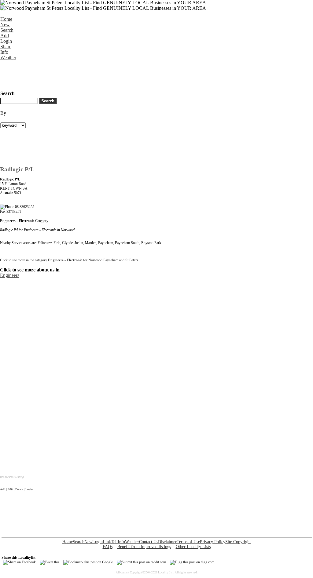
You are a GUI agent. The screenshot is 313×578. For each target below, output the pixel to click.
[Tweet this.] (50, 562)
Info (4, 52)
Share (5, 46)
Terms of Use (188, 542)
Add (4, 35)
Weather (8, 57)
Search (6, 30)
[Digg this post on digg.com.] (192, 562)
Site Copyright (238, 542)
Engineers (9, 275)
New (5, 24)
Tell (114, 542)
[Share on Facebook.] (20, 562)
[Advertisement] (111, 74)
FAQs (107, 546)
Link (107, 542)
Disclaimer (167, 542)
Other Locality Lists (193, 546)
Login (6, 41)
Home (6, 19)
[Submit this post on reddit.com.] (141, 562)
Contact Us (148, 542)
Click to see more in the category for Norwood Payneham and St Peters (69, 260)
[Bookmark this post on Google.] (88, 562)
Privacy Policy (212, 542)
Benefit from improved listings (144, 546)
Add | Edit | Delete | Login (16, 489)
